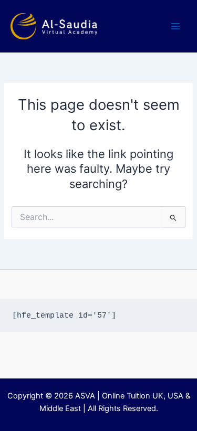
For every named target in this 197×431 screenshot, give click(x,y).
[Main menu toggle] (175, 26)
